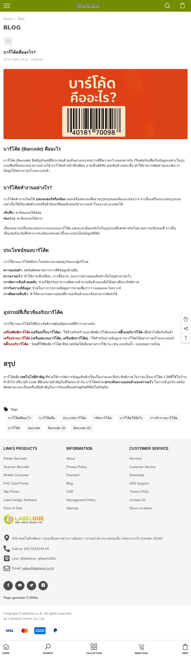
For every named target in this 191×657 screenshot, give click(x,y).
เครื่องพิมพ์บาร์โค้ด (16, 332)
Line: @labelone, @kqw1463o (34, 558)
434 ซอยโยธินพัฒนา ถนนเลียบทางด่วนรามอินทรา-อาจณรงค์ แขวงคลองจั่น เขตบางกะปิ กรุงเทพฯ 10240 (87, 538)
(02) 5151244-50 (36, 548)
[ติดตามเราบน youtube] (19, 585)
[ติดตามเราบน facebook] (8, 585)
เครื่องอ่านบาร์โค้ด (16, 338)
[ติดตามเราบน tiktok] (43, 585)
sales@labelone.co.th (38, 568)
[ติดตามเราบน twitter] (31, 585)
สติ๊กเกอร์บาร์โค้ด (15, 344)
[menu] (6, 5)
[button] (48, 649)
